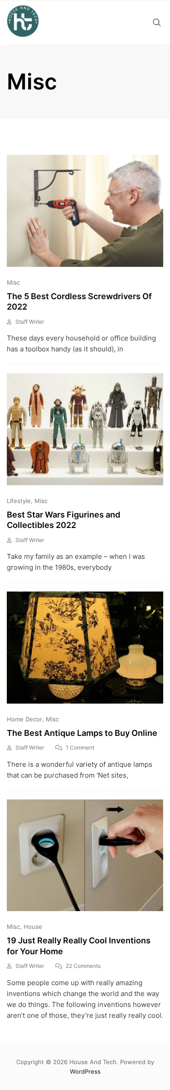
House (33, 926)
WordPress (85, 1071)
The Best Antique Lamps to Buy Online (82, 733)
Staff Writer (29, 321)
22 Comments (83, 966)
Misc (13, 282)
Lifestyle (19, 500)
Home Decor (24, 719)
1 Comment (80, 748)
